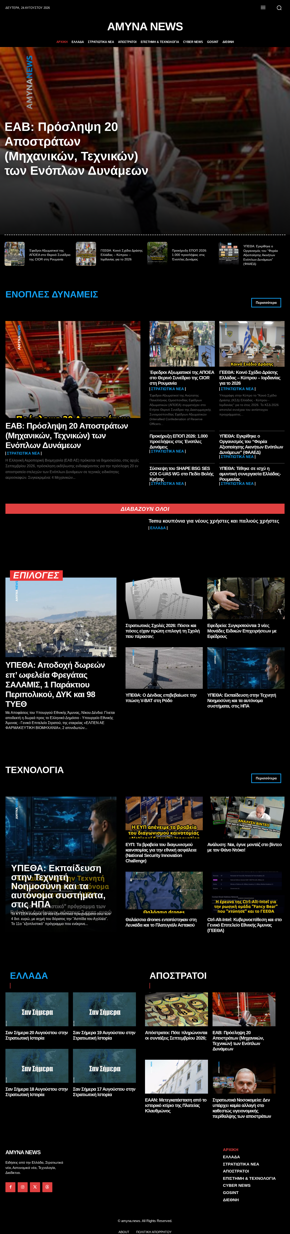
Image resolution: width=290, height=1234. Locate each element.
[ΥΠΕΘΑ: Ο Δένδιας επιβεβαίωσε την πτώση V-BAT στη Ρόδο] (164, 668)
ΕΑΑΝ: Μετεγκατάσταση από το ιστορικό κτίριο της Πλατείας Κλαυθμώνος (175, 1105)
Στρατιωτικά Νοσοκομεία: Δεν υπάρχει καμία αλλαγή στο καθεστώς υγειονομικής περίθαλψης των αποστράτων (242, 1108)
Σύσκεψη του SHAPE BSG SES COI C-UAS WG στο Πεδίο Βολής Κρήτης (181, 474)
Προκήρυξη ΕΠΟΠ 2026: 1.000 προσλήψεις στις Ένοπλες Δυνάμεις (189, 255)
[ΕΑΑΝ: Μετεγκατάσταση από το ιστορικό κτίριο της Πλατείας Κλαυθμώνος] (176, 1077)
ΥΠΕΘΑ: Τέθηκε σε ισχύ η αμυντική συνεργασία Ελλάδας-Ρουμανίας (250, 474)
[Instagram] (23, 1187)
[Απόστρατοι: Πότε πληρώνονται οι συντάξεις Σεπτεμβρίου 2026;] (176, 1009)
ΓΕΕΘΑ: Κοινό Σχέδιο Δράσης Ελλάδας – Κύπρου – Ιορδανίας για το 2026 (122, 255)
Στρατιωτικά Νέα (23, 453)
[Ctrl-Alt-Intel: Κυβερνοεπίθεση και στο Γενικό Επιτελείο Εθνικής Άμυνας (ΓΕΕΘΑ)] (246, 892)
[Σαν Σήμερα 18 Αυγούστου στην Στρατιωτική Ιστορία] (36, 1066)
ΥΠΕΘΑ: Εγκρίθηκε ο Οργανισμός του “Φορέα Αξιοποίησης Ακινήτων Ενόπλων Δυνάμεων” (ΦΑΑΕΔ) (260, 255)
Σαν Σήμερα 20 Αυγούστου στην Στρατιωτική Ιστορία (36, 1035)
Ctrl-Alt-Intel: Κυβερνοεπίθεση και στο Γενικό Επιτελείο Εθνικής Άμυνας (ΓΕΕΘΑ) (244, 925)
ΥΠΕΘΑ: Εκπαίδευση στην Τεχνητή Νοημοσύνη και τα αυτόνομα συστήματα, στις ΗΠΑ (241, 700)
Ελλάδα (158, 528)
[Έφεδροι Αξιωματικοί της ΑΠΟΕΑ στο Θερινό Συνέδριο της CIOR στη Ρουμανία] (15, 254)
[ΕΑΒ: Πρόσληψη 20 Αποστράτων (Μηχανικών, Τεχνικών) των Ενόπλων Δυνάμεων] (72, 369)
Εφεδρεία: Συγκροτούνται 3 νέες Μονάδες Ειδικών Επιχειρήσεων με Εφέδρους (242, 631)
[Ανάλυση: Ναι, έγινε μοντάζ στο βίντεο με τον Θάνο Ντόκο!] (246, 817)
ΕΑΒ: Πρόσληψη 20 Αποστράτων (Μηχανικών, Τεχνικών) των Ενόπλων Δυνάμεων (66, 435)
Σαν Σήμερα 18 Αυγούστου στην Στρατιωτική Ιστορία (36, 1092)
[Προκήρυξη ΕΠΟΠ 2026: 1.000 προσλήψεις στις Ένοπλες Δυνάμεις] (157, 254)
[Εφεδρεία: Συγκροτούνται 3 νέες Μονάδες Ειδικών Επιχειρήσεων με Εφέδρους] (246, 598)
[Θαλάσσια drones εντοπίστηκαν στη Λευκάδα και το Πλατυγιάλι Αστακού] (164, 892)
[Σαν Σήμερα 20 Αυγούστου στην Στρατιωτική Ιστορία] (36, 1009)
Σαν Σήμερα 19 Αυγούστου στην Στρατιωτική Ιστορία (104, 1035)
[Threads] (47, 1187)
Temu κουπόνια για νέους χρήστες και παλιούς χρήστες (214, 521)
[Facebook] (10, 1187)
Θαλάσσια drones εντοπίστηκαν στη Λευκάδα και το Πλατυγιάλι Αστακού (161, 922)
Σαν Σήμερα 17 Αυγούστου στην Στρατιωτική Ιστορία (104, 1092)
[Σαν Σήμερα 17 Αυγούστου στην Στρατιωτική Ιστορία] (104, 1066)
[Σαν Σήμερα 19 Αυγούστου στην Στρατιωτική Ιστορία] (104, 1009)
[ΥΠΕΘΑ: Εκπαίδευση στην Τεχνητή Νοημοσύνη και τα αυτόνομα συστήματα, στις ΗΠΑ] (246, 668)
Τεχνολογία (34, 770)
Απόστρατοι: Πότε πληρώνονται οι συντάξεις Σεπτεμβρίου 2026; (176, 1035)
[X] (35, 1187)
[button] (279, 7)
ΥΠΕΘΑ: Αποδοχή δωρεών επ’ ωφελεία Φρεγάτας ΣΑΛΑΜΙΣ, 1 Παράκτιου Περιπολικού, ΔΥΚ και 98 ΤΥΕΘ (55, 684)
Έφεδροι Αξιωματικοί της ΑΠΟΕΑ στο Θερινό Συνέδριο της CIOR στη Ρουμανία (49, 255)
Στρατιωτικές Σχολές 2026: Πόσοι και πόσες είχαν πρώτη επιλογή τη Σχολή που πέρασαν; (163, 631)
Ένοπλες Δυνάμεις (51, 294)
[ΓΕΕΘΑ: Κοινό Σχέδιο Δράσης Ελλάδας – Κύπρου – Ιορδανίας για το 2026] (86, 254)
